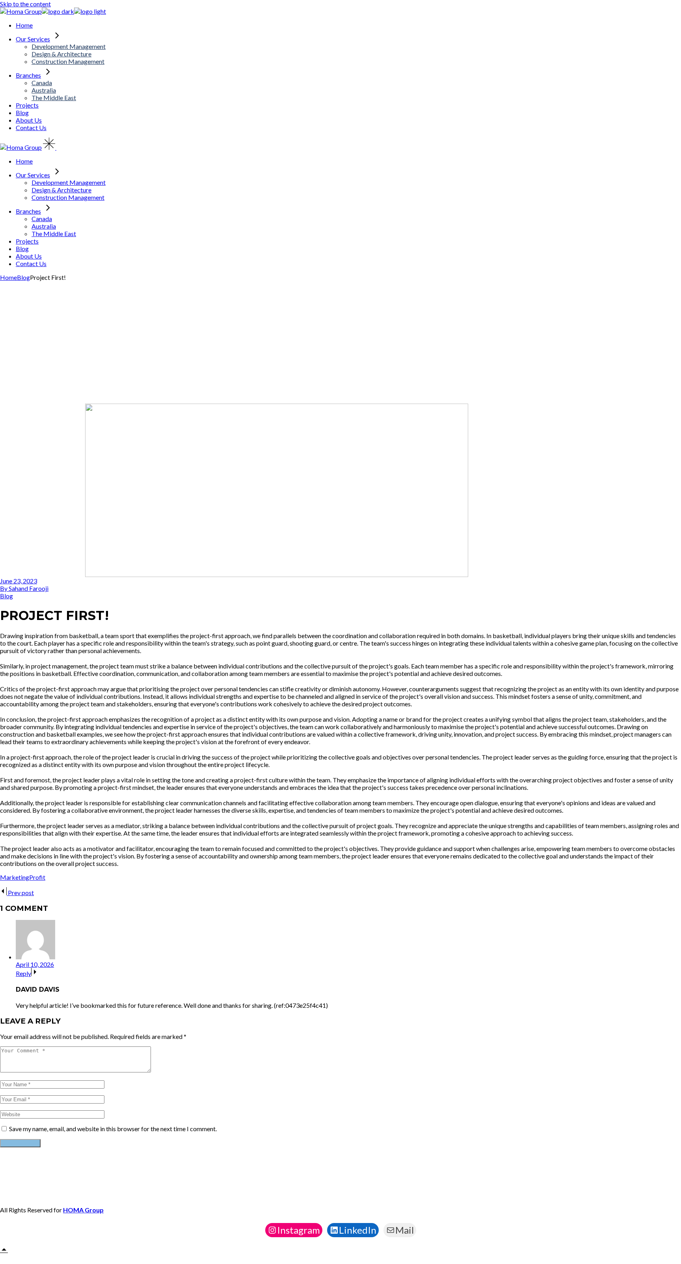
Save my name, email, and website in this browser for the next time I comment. (113, 1128)
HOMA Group (83, 1210)
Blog (23, 277)
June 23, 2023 (18, 581)
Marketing (14, 877)
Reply (23, 973)
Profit (37, 877)
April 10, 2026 (35, 964)
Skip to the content (25, 3)
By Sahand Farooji (24, 588)
